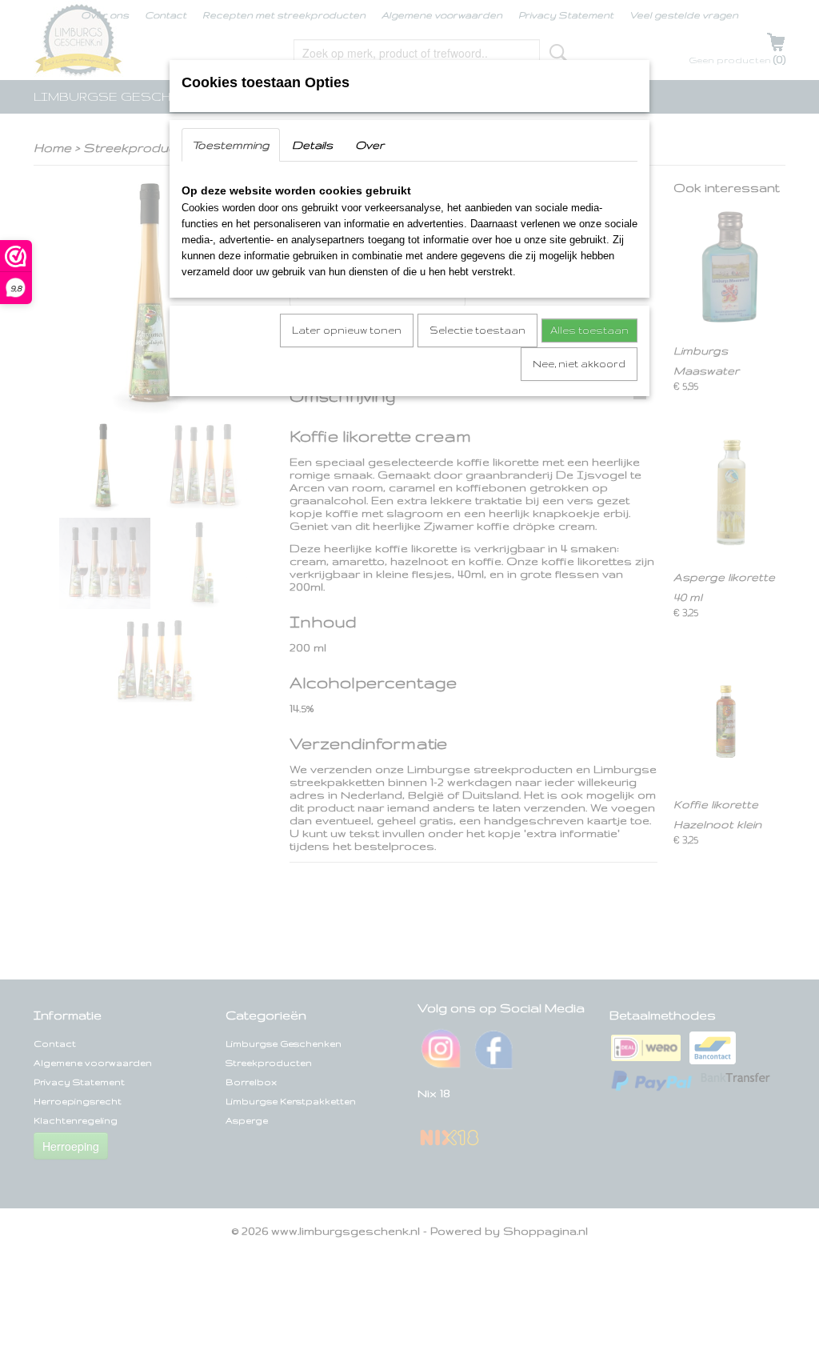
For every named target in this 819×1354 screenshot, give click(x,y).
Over (369, 144)
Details (312, 144)
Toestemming (231, 144)
